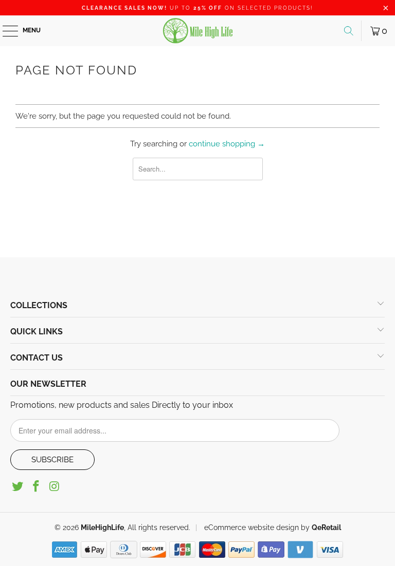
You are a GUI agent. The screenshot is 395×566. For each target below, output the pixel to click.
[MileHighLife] (197, 30)
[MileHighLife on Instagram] (54, 487)
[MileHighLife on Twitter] (18, 487)
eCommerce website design (250, 527)
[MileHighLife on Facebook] (36, 487)
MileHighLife (102, 527)
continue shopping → (227, 143)
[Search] (348, 30)
